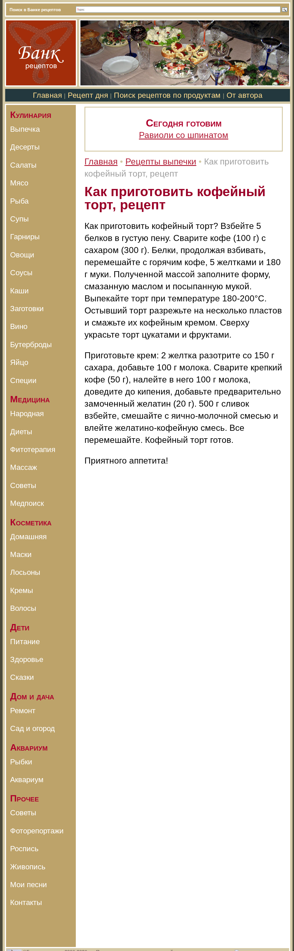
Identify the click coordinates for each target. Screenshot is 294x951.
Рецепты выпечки (160, 161)
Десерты (25, 147)
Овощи (22, 254)
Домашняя (28, 536)
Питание (25, 641)
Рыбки (21, 761)
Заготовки (27, 308)
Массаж (23, 467)
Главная (47, 95)
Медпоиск (27, 503)
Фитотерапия (32, 449)
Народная (27, 413)
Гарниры (25, 236)
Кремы (21, 590)
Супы (19, 219)
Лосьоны (25, 572)
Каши (19, 290)
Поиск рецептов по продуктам (167, 95)
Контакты (26, 902)
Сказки (22, 677)
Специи (23, 380)
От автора (245, 95)
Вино (18, 326)
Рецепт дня (88, 95)
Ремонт (22, 710)
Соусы (21, 272)
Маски (21, 554)
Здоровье (26, 659)
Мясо (19, 183)
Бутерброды (31, 344)
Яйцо (19, 362)
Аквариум (27, 779)
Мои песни (28, 884)
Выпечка (25, 129)
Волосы (23, 608)
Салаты (23, 165)
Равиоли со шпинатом (183, 135)
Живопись (28, 866)
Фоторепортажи (37, 830)
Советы (23, 485)
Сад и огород (32, 728)
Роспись (24, 848)
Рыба (19, 201)
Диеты (21, 431)
